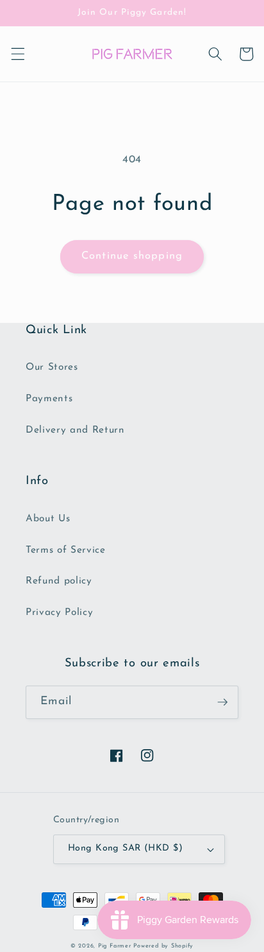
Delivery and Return (75, 430)
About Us (48, 519)
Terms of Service (66, 550)
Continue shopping (132, 256)
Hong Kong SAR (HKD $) (125, 848)
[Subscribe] (222, 702)
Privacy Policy (59, 612)
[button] (17, 54)
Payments (49, 399)
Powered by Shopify (163, 946)
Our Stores (52, 367)
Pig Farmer (114, 946)
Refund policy (59, 581)
